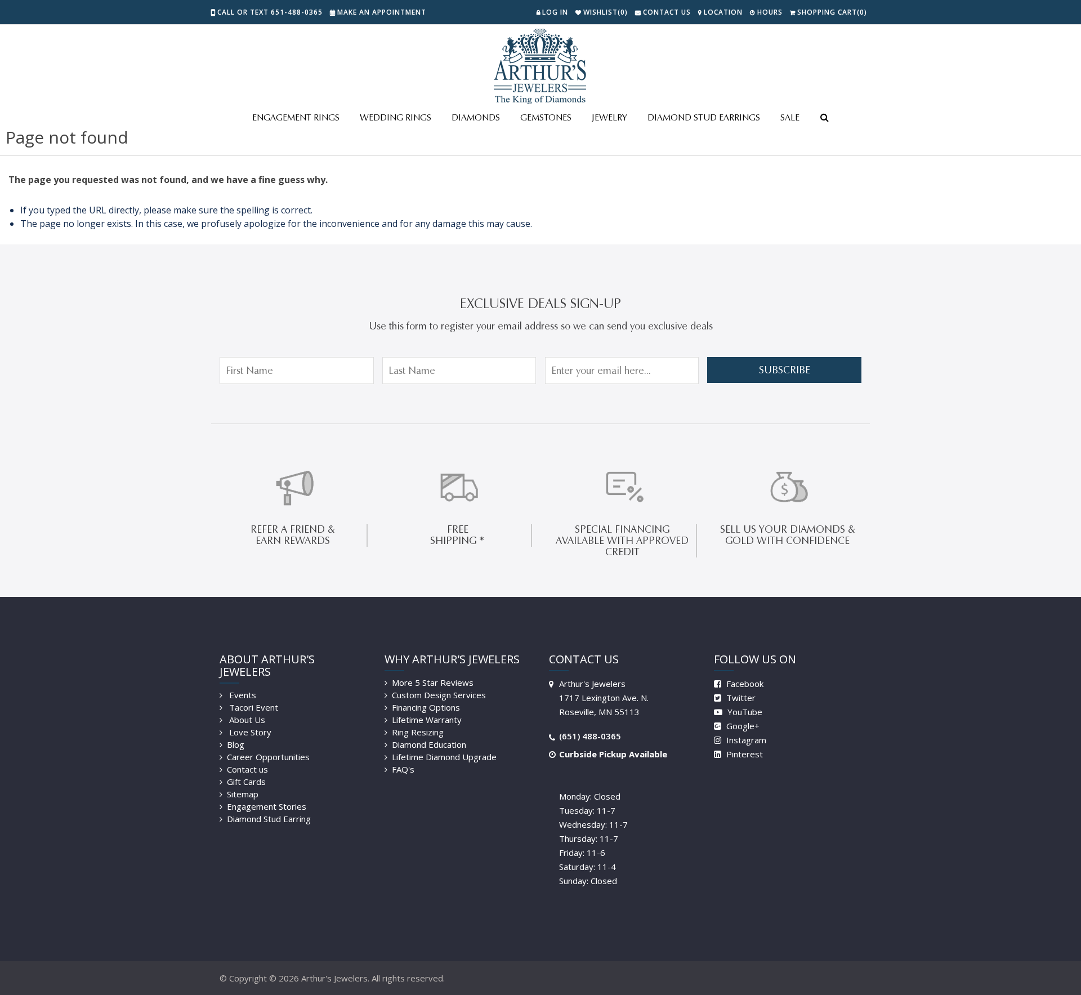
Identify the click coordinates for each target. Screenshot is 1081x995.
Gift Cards (246, 781)
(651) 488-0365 (590, 736)
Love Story (249, 732)
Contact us (247, 769)
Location (723, 12)
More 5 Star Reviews (433, 682)
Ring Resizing (418, 732)
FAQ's (403, 769)
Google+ (742, 725)
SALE (789, 117)
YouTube (743, 711)
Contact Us (667, 12)
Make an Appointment (381, 12)
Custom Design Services (439, 694)
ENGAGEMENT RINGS (296, 117)
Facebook (743, 683)
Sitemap (242, 794)
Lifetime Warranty (427, 719)
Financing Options (426, 707)
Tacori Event (252, 707)
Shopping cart (832, 12)
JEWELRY (609, 117)
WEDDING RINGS (395, 117)
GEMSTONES (545, 117)
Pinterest (743, 754)
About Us (246, 719)
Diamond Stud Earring (269, 818)
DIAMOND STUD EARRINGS (703, 117)
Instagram (745, 740)
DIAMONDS (476, 117)
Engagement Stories (266, 806)
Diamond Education (429, 744)
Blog (235, 744)
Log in (555, 12)
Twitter (740, 697)
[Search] (824, 118)
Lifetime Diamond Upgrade (444, 756)
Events (241, 694)
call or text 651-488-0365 (270, 12)
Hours (770, 12)
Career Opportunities (268, 756)
